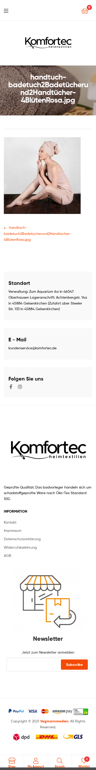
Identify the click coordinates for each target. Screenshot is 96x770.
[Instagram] (20, 386)
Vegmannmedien (54, 721)
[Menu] (6, 10)
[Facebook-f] (10, 386)
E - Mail (17, 339)
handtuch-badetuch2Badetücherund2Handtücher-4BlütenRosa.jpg (37, 233)
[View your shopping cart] (84, 10)
